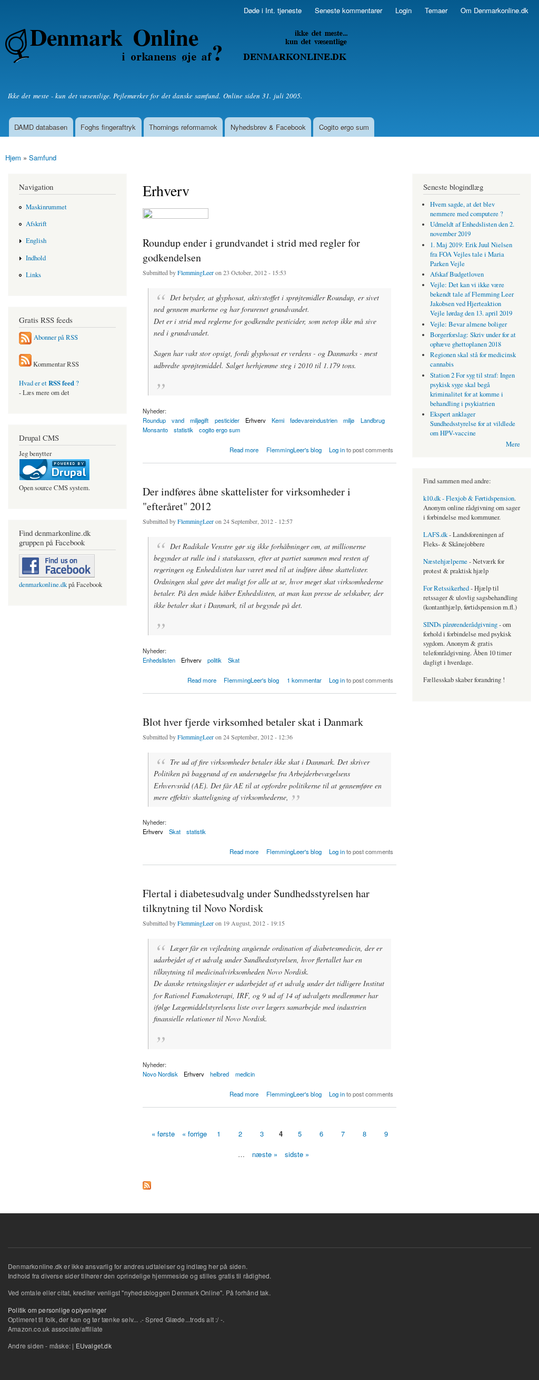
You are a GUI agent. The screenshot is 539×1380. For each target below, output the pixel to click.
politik (214, 660)
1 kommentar (304, 680)
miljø (348, 420)
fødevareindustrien (313, 420)
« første (163, 1134)
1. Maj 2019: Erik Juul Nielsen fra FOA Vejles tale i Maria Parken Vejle (471, 254)
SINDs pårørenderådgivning (460, 624)
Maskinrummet (46, 206)
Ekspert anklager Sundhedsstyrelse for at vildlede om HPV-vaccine (472, 424)
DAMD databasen (40, 127)
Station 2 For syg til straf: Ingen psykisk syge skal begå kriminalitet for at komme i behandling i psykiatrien (472, 389)
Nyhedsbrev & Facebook (268, 127)
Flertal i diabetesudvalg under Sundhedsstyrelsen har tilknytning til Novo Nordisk (256, 900)
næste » (264, 1154)
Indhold (36, 257)
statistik (183, 429)
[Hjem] (177, 47)
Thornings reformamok (183, 127)
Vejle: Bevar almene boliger (468, 324)
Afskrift (36, 223)
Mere (513, 444)
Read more (243, 449)
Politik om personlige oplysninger (57, 1309)
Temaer (436, 10)
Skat (233, 660)
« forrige (194, 1134)
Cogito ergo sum (344, 127)
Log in (337, 449)
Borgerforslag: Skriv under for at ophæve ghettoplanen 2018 (473, 339)
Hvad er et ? (49, 383)
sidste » (297, 1154)
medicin (245, 1074)
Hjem (13, 158)
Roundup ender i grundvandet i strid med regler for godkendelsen (251, 250)
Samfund (42, 158)
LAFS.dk (435, 534)
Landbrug (373, 420)
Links (33, 274)
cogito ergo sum (219, 429)
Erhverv (255, 420)
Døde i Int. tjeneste (273, 10)
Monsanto (155, 429)
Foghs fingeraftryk (108, 127)
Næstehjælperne (445, 561)
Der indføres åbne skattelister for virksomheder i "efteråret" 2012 (247, 498)
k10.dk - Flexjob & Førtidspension (468, 498)
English (36, 240)
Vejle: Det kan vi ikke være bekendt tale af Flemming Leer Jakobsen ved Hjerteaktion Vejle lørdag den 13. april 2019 (472, 299)
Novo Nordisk (160, 1074)
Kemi (278, 420)
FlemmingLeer (195, 272)
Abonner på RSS (56, 337)
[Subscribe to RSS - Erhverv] (147, 1182)
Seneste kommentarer (348, 10)
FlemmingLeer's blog (294, 449)
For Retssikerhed (446, 588)
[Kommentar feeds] (25, 364)
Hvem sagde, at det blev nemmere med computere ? (466, 209)
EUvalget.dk (94, 1345)
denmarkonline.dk (43, 584)
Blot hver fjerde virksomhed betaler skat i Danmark (253, 722)
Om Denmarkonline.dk (494, 10)
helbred (219, 1074)
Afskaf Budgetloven (457, 274)
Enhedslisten (159, 660)
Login (403, 10)
